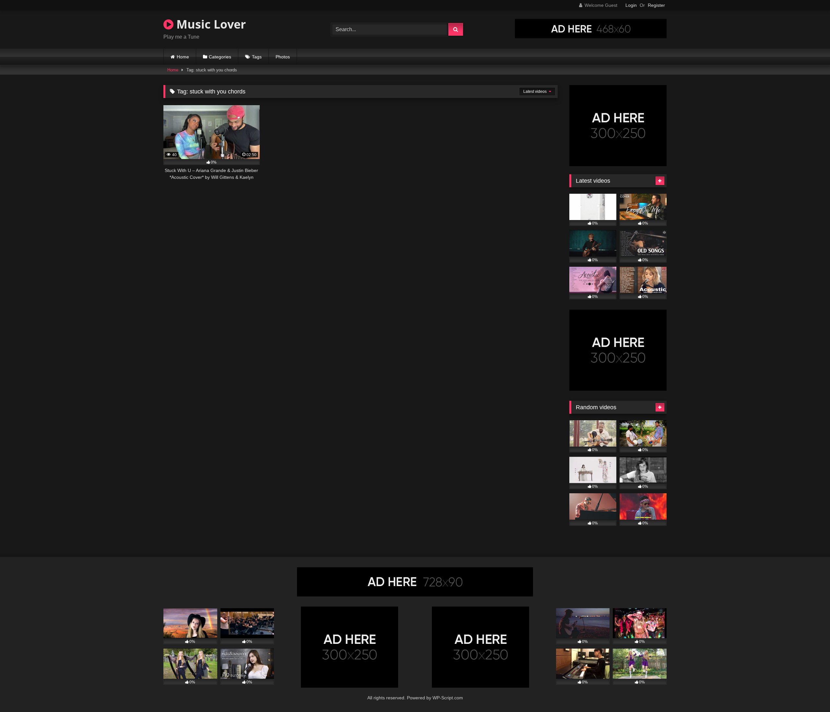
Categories (220, 56)
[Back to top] (810, 692)
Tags (257, 56)
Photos (283, 56)
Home (183, 56)
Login (631, 5)
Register (656, 5)
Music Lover (209, 24)
